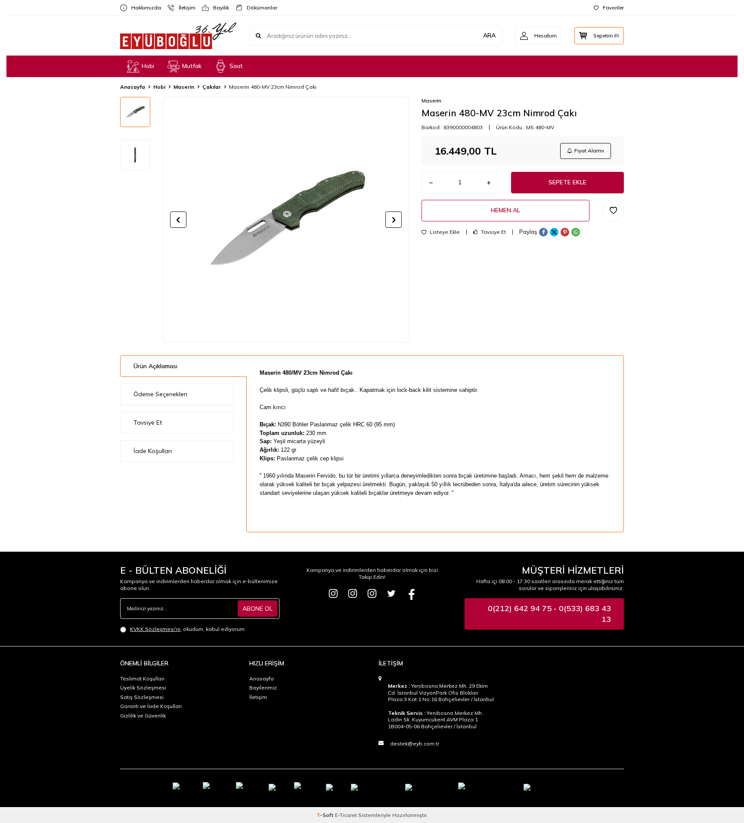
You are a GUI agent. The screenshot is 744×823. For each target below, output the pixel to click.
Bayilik (217, 7)
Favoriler (613, 7)
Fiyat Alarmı (589, 150)
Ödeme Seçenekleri (160, 394)
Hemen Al (505, 210)
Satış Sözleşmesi (142, 697)
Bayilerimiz (263, 687)
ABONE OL (257, 608)
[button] (178, 219)
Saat (236, 66)
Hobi (148, 66)
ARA (489, 35)
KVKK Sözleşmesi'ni (155, 629)
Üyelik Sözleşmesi (143, 687)
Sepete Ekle (567, 182)
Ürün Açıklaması (155, 366)
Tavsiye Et (493, 232)
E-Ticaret (346, 815)
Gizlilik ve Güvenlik (143, 715)
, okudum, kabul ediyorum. (188, 629)
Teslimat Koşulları (142, 678)
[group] (286, 219)
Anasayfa (132, 87)
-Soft (325, 815)
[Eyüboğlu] (333, 593)
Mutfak (192, 66)
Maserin (184, 87)
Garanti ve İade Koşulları (151, 706)
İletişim (184, 7)
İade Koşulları (152, 451)
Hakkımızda (142, 7)
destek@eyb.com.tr (414, 743)
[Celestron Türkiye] (372, 593)
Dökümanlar (258, 7)
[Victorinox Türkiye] (352, 593)
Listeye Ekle (444, 232)
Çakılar (211, 87)
